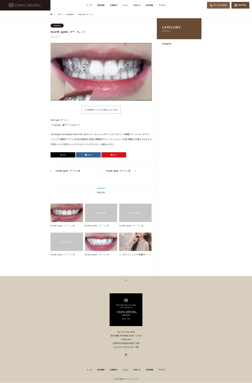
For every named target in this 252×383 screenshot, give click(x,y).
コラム (125, 5)
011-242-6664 (220, 5)
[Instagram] (126, 354)
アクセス (162, 5)
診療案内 (113, 5)
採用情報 (149, 5)
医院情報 (101, 5)
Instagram (57, 25)
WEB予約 (242, 5)
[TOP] (126, 280)
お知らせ (137, 5)
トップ (89, 5)
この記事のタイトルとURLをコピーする (101, 110)
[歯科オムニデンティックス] (25, 5)
